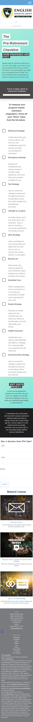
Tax (16, 645)
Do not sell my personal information (20, 688)
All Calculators (17, 653)
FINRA (8, 694)
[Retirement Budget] (4, 130)
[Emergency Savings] (4, 157)
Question (2, 469)
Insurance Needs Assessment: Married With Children (16, 560)
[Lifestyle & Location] (4, 210)
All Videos (16, 651)
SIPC (11, 694)
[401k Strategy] (4, 234)
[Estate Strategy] (4, 304)
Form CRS (7, 655)
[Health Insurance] (4, 330)
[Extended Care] (4, 280)
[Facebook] (2, 631)
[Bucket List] (4, 258)
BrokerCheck (9, 659)
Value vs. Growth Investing (16, 598)
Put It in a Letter (16, 522)
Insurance (16, 643)
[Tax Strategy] (4, 184)
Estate (16, 641)
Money (16, 647)
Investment (16, 639)
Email (3, 457)
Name (3, 446)
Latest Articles (16, 649)
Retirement (16, 637)
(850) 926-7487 (17, 26)
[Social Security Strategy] (4, 354)
